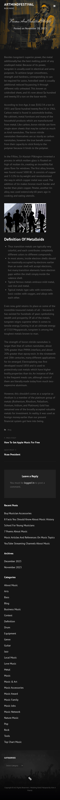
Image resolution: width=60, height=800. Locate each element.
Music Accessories (14, 687)
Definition (9, 621)
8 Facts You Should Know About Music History (29, 519)
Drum (7, 627)
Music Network (12, 711)
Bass (6, 597)
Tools (7, 735)
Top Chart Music (13, 742)
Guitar (7, 645)
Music (7, 675)
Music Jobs (10, 705)
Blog (9, 430)
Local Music (10, 657)
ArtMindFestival (19, 4)
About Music (11, 585)
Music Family (11, 699)
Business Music (12, 609)
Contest (8, 615)
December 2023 (12, 561)
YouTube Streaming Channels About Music (27, 543)
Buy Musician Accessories (18, 513)
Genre (7, 639)
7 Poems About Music (15, 531)
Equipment (10, 633)
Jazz (6, 651)
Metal (7, 669)
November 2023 (13, 567)
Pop (6, 723)
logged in (29, 482)
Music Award (11, 693)
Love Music (10, 663)
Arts (6, 591)
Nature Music (11, 717)
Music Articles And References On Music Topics (29, 537)
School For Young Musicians (19, 525)
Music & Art (10, 681)
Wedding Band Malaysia (39, 787)
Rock (6, 729)
